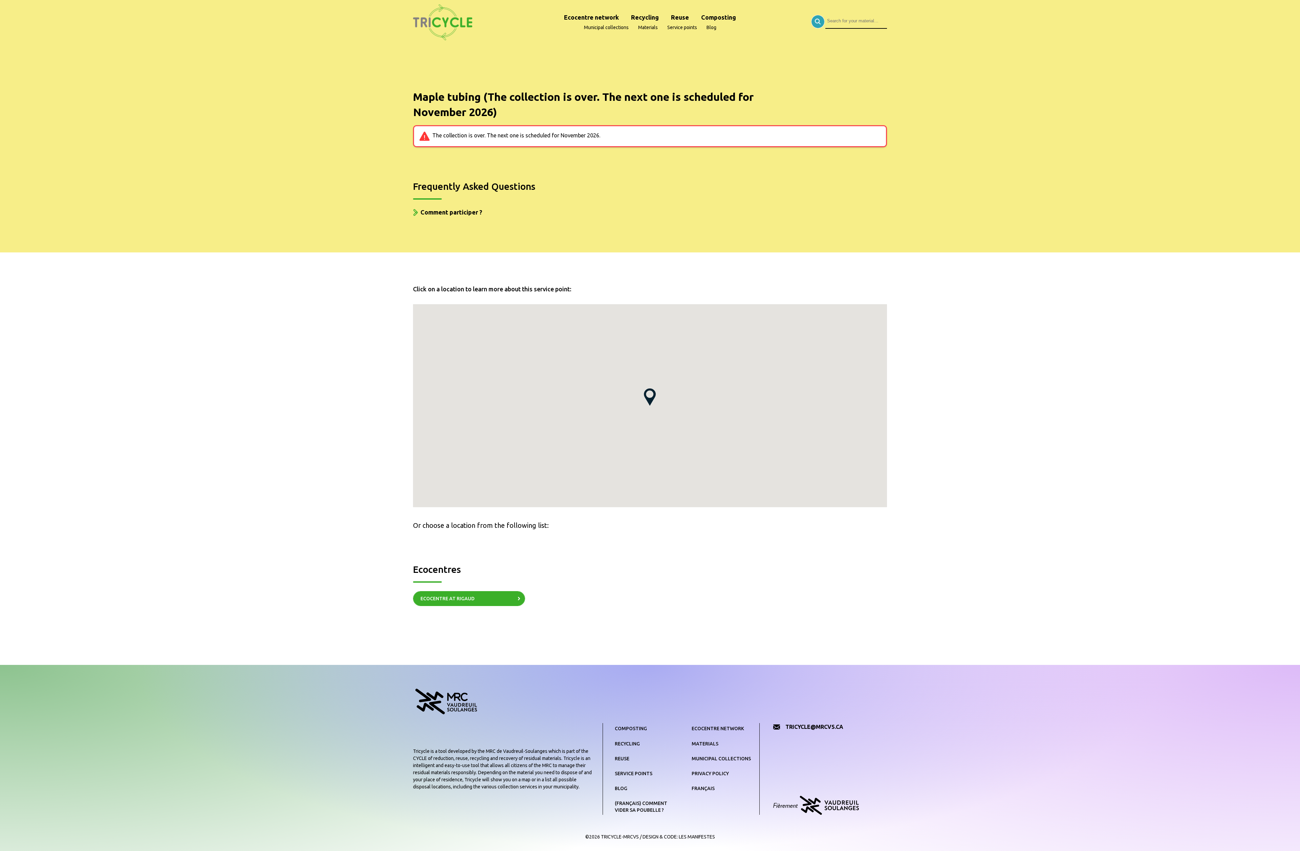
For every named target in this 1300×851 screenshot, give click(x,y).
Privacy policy (710, 773)
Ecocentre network (591, 17)
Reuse (680, 17)
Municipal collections (606, 27)
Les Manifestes (697, 836)
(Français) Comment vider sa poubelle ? (641, 807)
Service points (682, 27)
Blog (711, 27)
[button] (650, 397)
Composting (718, 17)
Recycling (645, 17)
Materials (648, 27)
